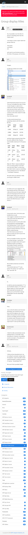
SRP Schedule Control (13, 452)
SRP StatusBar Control (13, 467)
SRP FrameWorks (13, 515)
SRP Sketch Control (13, 461)
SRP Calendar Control (13, 420)
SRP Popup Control (13, 442)
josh (8, 27)
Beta (13, 407)
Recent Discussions (8, 387)
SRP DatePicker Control (13, 423)
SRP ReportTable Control (17, 29)
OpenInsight (13, 411)
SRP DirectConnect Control (13, 426)
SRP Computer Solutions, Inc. (18, 532)
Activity (6, 390)
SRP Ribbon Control (13, 448)
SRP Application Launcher (13, 483)
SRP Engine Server (13, 493)
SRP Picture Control (13, 439)
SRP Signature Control (13, 458)
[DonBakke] (3, 300)
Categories (6, 384)
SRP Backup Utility (13, 486)
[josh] (3, 28)
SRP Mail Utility (13, 496)
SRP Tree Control (13, 477)
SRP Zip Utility (13, 508)
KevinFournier (10, 327)
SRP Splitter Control (13, 464)
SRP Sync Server (13, 502)
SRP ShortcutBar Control (13, 455)
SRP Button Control (13, 417)
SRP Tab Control (13, 474)
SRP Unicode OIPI (13, 505)
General (13, 404)
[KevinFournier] (3, 327)
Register (13, 369)
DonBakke (9, 300)
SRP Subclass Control (13, 470)
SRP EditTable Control (13, 429)
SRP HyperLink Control (13, 433)
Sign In (8, 369)
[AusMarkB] (3, 96)
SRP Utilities (13, 524)
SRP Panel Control (13, 436)
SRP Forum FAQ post (7, 13)
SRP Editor (13, 489)
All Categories (13, 398)
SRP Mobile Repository (7, 499)
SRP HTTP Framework (13, 518)
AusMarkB (9, 96)
